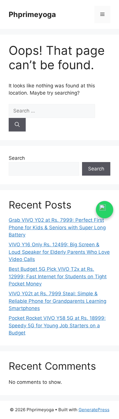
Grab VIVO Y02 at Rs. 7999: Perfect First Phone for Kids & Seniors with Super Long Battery (57, 227)
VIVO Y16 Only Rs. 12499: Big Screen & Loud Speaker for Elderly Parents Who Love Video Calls (59, 252)
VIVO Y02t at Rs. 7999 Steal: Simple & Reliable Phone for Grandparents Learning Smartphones (57, 301)
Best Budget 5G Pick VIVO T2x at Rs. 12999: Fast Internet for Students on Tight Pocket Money (58, 276)
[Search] (17, 125)
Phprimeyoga (32, 14)
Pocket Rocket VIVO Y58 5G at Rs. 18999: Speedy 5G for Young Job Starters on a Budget (57, 325)
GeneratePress (94, 409)
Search (17, 158)
